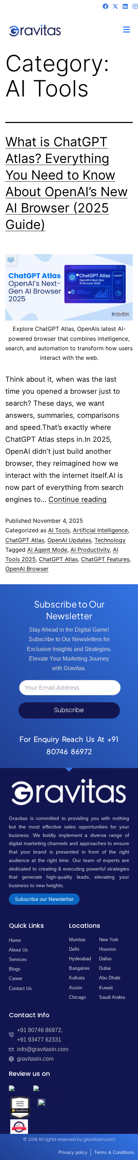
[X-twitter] (115, 6)
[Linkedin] (125, 6)
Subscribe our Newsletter (44, 899)
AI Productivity (90, 549)
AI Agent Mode (47, 549)
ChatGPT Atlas (24, 540)
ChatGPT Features (105, 559)
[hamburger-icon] (126, 30)
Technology (110, 540)
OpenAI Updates (69, 540)
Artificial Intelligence (100, 530)
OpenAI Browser (26, 568)
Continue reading (77, 499)
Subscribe (69, 710)
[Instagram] (135, 6)
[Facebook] (105, 6)
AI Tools (59, 530)
